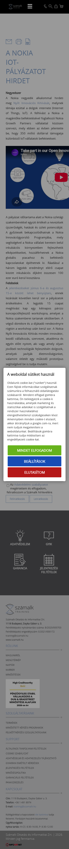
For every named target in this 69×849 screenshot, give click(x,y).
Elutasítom (34, 472)
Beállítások (34, 461)
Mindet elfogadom (34, 450)
